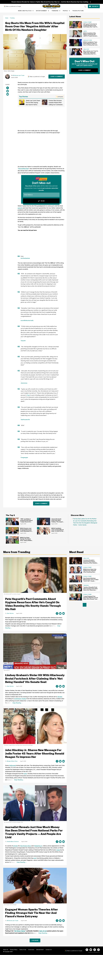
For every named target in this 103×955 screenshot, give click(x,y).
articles (15, 846)
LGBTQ (85, 31)
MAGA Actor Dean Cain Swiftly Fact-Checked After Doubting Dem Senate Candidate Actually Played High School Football (89, 573)
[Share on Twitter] (7, 91)
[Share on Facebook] (7, 88)
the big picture (78, 10)
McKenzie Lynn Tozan (18, 75)
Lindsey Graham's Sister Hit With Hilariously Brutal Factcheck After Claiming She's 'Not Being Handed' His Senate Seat (35, 679)
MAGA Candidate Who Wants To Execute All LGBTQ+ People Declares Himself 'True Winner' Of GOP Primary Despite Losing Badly (90, 36)
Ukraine (60, 696)
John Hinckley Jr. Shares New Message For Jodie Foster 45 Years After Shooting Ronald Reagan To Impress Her (34, 753)
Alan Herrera (10, 613)
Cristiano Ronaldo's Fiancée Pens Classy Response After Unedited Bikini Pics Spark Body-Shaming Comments (90, 563)
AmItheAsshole (25, 258)
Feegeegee (24, 457)
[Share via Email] (7, 94)
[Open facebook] (87, 949)
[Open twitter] (90, 949)
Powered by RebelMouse (94, 952)
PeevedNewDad (23, 168)
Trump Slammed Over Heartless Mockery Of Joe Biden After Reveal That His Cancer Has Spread (90, 598)
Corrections (31, 949)
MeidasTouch (38, 846)
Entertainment (41, 10)
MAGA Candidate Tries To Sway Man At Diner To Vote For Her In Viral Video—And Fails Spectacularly (57, 531)
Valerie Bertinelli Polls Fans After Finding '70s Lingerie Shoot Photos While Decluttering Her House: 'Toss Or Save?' (57, 522)
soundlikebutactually (27, 320)
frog (28, 395)
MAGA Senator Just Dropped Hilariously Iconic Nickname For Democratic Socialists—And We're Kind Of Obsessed (26, 532)
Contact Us (49, 949)
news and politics (25, 10)
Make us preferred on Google (13, 6)
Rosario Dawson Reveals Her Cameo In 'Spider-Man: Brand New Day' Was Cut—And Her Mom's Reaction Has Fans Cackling (50, 2)
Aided (58, 850)
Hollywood (12, 765)
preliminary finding (20, 698)
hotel (25, 773)
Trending (55, 10)
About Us (5, 949)
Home (6, 18)
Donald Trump (87, 22)
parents (20, 208)
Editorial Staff (40, 949)
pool (35, 858)
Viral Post (86, 49)
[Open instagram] (98, 949)
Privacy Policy (13, 949)
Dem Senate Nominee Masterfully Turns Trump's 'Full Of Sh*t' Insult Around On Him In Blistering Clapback (90, 581)
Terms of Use (22, 949)
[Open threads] (94, 949)
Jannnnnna (24, 383)
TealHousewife (25, 419)
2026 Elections (87, 40)
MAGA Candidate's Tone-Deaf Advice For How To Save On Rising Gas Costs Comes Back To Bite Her (90, 44)
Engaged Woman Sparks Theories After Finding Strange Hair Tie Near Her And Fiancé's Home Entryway (31, 913)
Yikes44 (23, 340)
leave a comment (56, 76)
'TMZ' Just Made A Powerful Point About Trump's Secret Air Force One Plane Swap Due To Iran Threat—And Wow (26, 522)
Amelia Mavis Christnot (13, 841)
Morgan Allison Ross (12, 761)
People (65, 10)
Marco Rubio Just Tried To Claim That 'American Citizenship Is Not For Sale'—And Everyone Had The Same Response (90, 53)
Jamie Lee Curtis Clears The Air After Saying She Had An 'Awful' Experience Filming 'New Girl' (33, 105)
